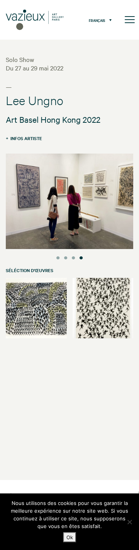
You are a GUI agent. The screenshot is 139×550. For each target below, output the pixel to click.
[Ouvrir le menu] (129, 20)
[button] (98, 20)
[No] (129, 522)
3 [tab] (73, 257)
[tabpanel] (69, 202)
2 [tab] (66, 257)
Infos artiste (26, 138)
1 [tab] (58, 257)
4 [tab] (81, 257)
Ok (69, 537)
